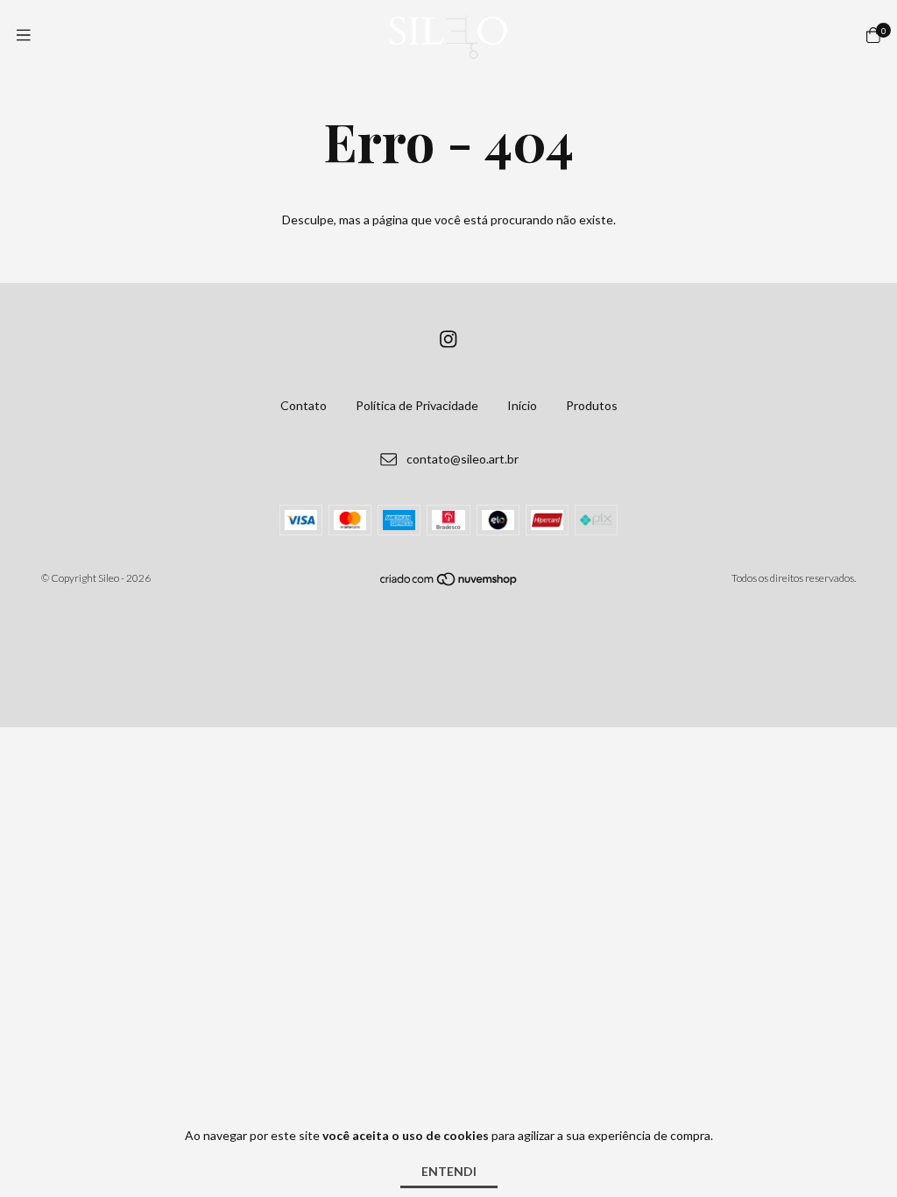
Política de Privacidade (417, 405)
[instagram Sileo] (448, 338)
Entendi (449, 1171)
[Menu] (23, 35)
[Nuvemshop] (449, 582)
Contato (303, 405)
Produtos (592, 405)
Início (522, 405)
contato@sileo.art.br (462, 458)
